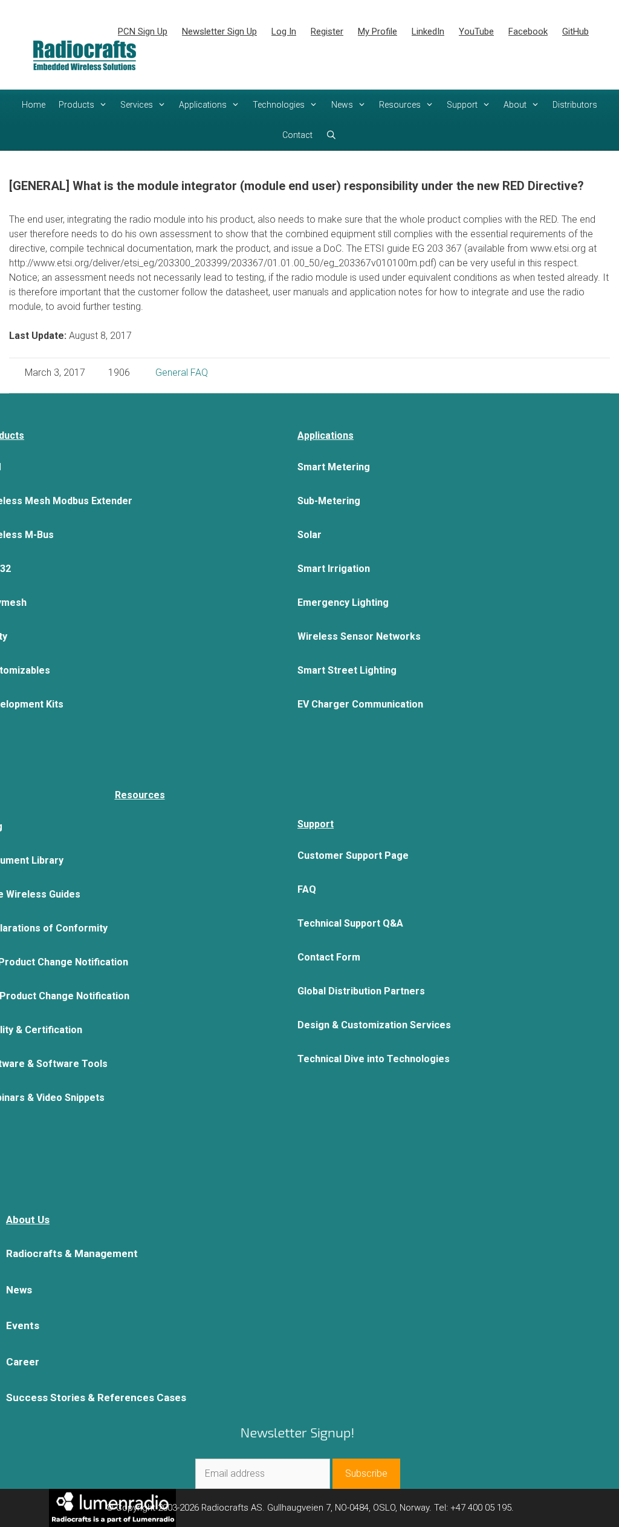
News (342, 105)
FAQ (306, 889)
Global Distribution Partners (361, 991)
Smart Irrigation (333, 568)
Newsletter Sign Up (219, 31)
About (515, 105)
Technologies (279, 105)
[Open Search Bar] (331, 135)
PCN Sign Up (142, 31)
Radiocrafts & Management (72, 1253)
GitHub (575, 31)
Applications (203, 105)
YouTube (476, 31)
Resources (400, 105)
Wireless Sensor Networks (359, 636)
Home (33, 105)
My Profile (377, 31)
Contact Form (328, 957)
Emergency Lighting (343, 602)
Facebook (528, 31)
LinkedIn (428, 31)
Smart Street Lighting (347, 670)
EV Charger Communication (360, 704)
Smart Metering (333, 467)
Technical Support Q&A (350, 923)
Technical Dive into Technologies (373, 1059)
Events (22, 1325)
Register (327, 31)
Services (136, 105)
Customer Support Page (353, 855)
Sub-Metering (328, 501)
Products (76, 105)
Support (462, 105)
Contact (297, 135)
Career (22, 1362)
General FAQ (181, 372)
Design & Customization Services (374, 1025)
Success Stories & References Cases (96, 1397)
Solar (309, 534)
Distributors (575, 105)
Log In (283, 31)
